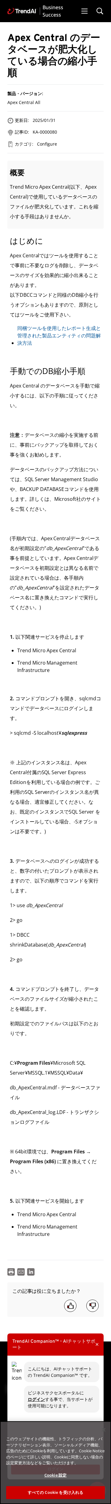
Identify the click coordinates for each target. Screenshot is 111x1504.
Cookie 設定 (55, 1475)
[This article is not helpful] (92, 1306)
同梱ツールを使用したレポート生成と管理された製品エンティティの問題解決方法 (59, 335)
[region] (55, 1462)
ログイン (36, 1399)
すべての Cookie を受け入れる (55, 1492)
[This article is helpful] (70, 1306)
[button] (84, 11)
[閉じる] (103, 1430)
